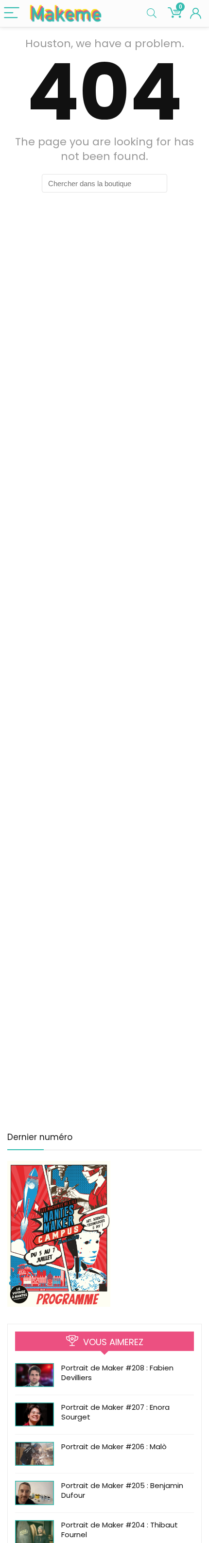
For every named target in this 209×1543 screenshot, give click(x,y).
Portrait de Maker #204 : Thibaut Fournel (119, 1530)
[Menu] (11, 13)
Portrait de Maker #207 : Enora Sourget (115, 1412)
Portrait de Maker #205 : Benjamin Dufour (122, 1490)
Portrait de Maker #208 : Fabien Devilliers (117, 1373)
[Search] (151, 13)
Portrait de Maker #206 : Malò (114, 1446)
